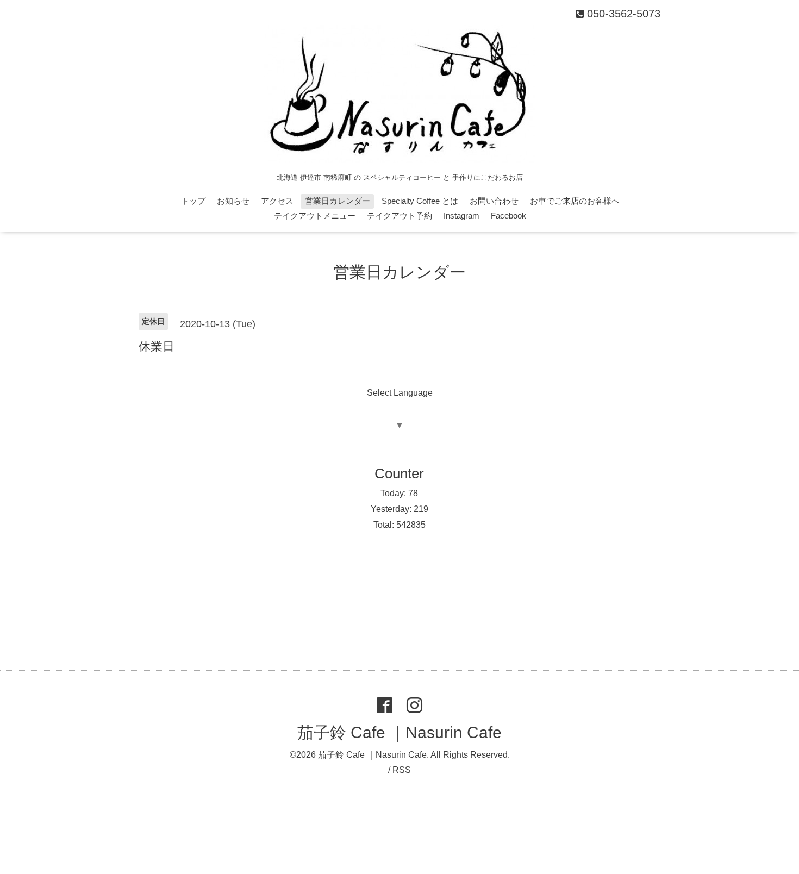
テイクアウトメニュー (314, 215)
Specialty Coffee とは (420, 200)
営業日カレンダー (337, 200)
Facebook (508, 215)
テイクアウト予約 (399, 215)
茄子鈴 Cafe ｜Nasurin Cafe (399, 732)
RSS (401, 770)
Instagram (461, 215)
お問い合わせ (494, 200)
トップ (193, 200)
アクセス (277, 200)
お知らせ (233, 200)
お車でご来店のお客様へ (575, 200)
